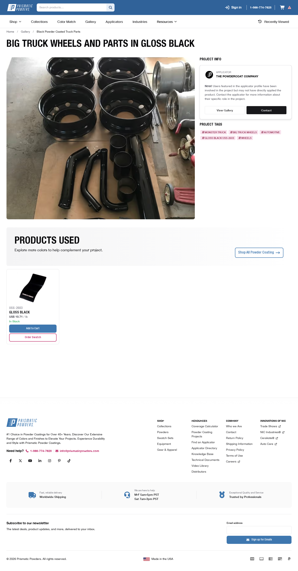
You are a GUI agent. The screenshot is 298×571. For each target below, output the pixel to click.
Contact (266, 110)
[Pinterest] (59, 461)
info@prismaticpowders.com (79, 451)
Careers (231, 462)
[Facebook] (10, 461)
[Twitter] (20, 461)
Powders (162, 432)
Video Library (200, 466)
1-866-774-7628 (41, 451)
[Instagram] (49, 461)
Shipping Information (239, 444)
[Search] (110, 7)
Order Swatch (33, 337)
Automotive (272, 132)
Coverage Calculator (205, 426)
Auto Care (266, 444)
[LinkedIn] (40, 461)
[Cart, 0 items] (285, 7)
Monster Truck (215, 132)
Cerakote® (267, 438)
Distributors (199, 472)
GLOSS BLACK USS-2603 (219, 138)
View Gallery (225, 110)
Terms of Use (234, 456)
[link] (58, 32)
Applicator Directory (204, 448)
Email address (234, 522)
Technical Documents (205, 460)
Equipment (164, 444)
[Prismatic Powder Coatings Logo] (20, 7)
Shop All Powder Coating (256, 253)
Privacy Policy (235, 450)
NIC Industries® (270, 432)
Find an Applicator (203, 442)
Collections (164, 426)
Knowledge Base (202, 454)
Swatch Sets (165, 438)
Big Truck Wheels (245, 132)
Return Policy (234, 438)
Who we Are (234, 426)
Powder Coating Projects (202, 434)
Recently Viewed (276, 21)
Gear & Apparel (167, 450)
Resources (165, 21)
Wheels (246, 138)
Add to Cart (33, 328)
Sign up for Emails (261, 539)
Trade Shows (268, 426)
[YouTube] (30, 461)
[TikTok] (69, 461)
